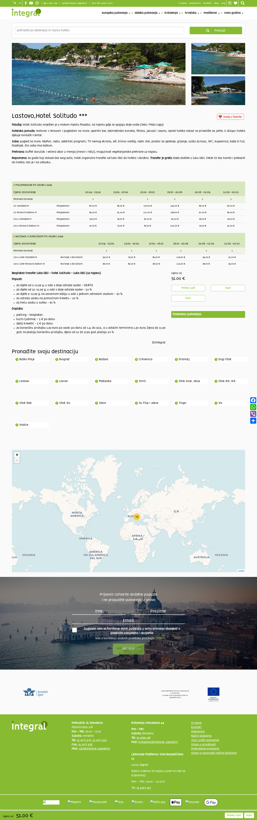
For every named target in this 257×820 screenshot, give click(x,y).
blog (216, 3)
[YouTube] (31, 3)
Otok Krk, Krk (227, 381)
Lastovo (24, 381)
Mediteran (211, 13)
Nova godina (232, 13)
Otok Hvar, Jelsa (189, 381)
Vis (220, 403)
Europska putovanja (115, 13)
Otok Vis (64, 403)
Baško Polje (26, 359)
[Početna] (26, 13)
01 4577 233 (84, 740)
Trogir (182, 403)
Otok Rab (25, 403)
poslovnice (195, 3)
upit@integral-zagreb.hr (74, 3)
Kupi (228, 288)
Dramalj (184, 359)
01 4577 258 (85, 744)
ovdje (158, 638)
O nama (196, 723)
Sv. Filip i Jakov (148, 403)
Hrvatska (191, 13)
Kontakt (207, 3)
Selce (102, 403)
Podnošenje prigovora (205, 749)
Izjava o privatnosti (203, 744)
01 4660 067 (144, 738)
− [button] (17, 460)
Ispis (188, 298)
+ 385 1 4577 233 (49, 3)
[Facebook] (26, 3)
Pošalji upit (188, 288)
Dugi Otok (225, 359)
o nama (183, 3)
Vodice (23, 425)
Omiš (142, 381)
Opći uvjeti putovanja (205, 740)
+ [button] (17, 454)
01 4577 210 (100, 740)
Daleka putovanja (146, 13)
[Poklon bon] (229, 3)
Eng (223, 3)
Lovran (63, 381)
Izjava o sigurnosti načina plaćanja (214, 753)
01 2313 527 (144, 788)
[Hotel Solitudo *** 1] (99, 91)
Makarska (105, 381)
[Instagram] (37, 3)
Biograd (64, 359)
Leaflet (241, 570)
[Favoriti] (235, 3)
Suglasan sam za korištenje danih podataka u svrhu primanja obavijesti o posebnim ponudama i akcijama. (132, 631)
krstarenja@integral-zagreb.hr (158, 742)
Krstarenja (172, 13)
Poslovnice (198, 731)
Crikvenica (145, 359)
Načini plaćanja (201, 736)
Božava (103, 359)
